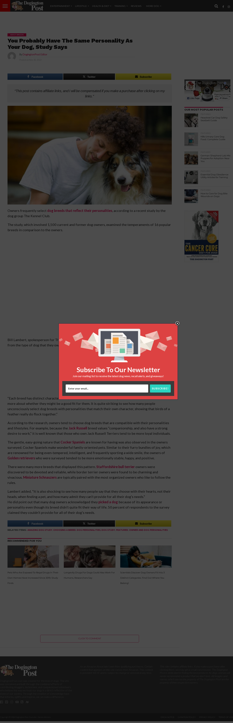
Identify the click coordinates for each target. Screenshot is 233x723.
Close (177, 323)
